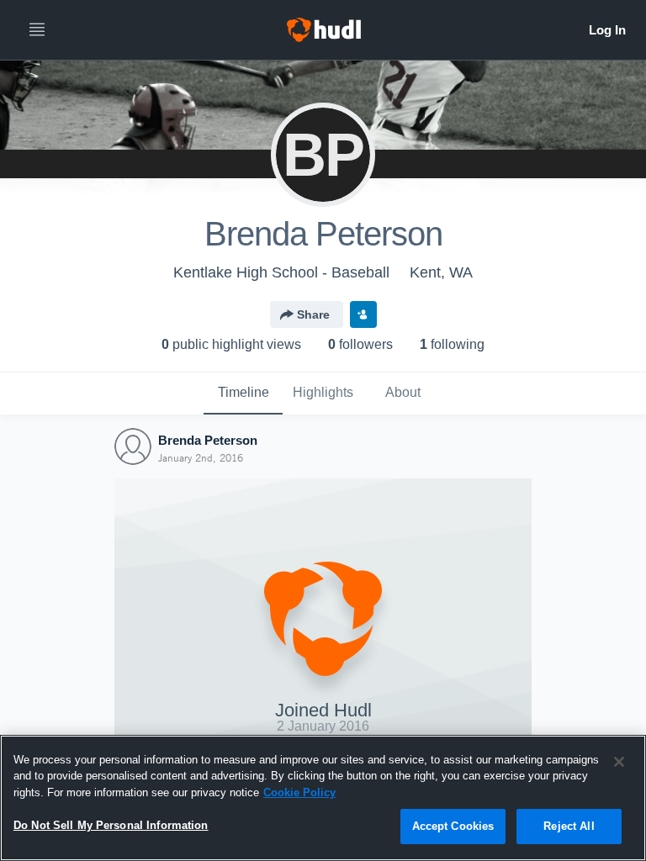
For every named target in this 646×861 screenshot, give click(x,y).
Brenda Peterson (207, 440)
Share (313, 314)
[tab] (243, 393)
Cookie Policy (299, 792)
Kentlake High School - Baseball (281, 272)
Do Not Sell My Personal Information (111, 825)
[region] (323, 798)
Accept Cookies (453, 826)
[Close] (619, 761)
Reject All (568, 826)
